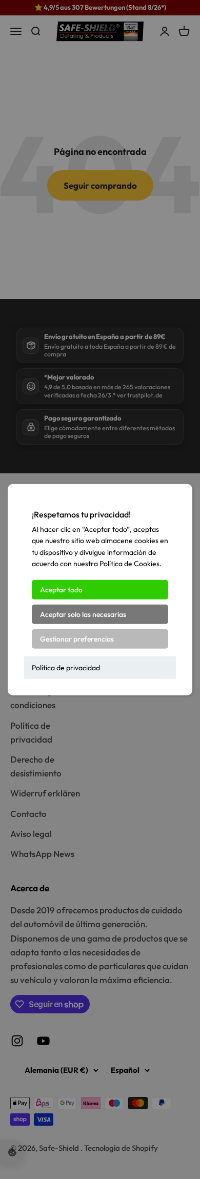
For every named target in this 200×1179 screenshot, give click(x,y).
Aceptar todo (61, 589)
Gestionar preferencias (77, 638)
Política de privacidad (66, 667)
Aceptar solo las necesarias (83, 613)
